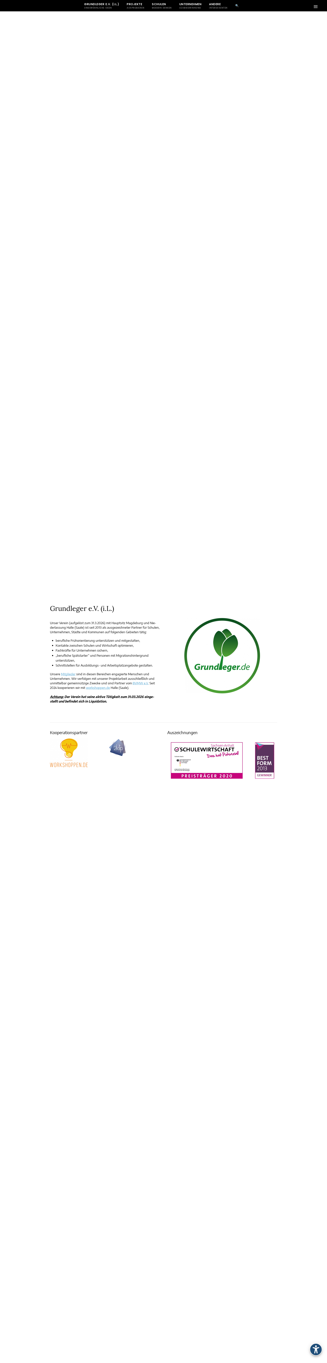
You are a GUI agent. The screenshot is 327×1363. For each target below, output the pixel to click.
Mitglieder (68, 674)
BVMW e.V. (141, 683)
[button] (315, 6)
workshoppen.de (98, 687)
